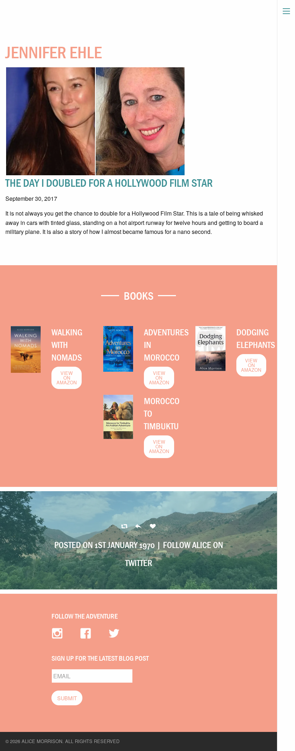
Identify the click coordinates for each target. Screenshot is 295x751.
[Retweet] (138, 526)
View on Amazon (66, 378)
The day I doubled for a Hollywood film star (109, 183)
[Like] (152, 526)
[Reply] (124, 526)
